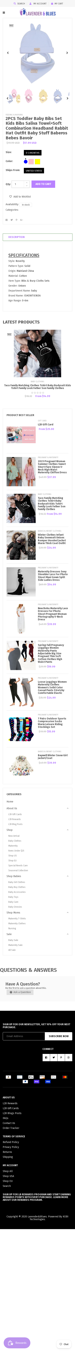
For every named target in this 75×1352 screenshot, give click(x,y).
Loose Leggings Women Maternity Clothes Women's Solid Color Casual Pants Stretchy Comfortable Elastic (52, 687)
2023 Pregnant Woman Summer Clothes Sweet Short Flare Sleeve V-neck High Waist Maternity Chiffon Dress (52, 467)
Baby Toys (13, 897)
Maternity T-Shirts (17, 918)
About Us (12, 808)
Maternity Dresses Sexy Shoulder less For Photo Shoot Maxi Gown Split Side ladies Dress (53, 576)
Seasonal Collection (18, 870)
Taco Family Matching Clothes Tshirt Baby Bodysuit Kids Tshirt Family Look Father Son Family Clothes (37, 387)
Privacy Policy (11, 1147)
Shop (10, 830)
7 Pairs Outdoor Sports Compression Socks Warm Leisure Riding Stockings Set (52, 723)
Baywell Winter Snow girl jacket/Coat (53, 757)
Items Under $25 (16, 850)
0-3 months (33, 152)
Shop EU (12, 860)
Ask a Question (22, 992)
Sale (9, 934)
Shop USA (8, 1176)
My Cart (59, 3)
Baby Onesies (15, 907)
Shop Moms (13, 912)
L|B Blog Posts (15, 824)
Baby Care (13, 902)
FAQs (5, 1118)
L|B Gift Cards (15, 814)
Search (21, 3)
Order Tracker (11, 1128)
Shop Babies (14, 876)
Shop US (12, 855)
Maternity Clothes (17, 923)
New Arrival (13, 836)
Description (16, 237)
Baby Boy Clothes (16, 887)
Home (10, 801)
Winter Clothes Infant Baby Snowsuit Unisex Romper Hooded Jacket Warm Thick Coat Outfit (52, 539)
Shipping (8, 1157)
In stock (26, 205)
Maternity (13, 846)
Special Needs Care (18, 865)
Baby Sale (13, 940)
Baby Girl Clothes (16, 882)
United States (34, 170)
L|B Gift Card (45, 424)
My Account (40, 3)
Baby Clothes (14, 841)
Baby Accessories (17, 892)
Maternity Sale (15, 945)
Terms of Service (14, 1136)
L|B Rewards (14, 819)
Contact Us (9, 1123)
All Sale (12, 950)
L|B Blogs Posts (12, 1113)
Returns (7, 1152)
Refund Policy (11, 1142)
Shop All (8, 1171)
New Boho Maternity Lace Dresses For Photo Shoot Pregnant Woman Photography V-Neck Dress (53, 614)
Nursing (12, 928)
